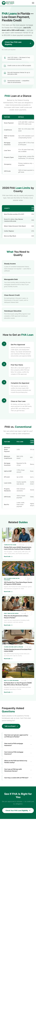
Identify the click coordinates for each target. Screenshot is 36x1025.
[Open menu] (33, 3)
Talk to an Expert (10, 726)
